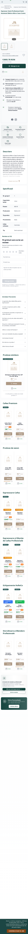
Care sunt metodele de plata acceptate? (12, 334)
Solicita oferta (14, 706)
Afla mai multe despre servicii (13, 689)
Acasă (2, 7)
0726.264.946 (13, 97)
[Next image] (24, 28)
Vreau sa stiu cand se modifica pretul (10, 55)
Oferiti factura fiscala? (8, 346)
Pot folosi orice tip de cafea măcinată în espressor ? (12, 319)
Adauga (15, 383)
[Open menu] (2, 2)
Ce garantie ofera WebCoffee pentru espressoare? (11, 301)
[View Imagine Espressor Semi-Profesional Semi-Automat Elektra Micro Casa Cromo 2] (11, 46)
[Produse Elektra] (23, 71)
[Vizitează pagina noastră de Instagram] (15, 119)
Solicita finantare (12, 110)
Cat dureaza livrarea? (7, 338)
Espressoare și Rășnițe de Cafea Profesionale (8, 7)
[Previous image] (3, 28)
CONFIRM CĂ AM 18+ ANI (16, 931)
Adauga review (9, 281)
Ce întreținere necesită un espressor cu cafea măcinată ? (12, 313)
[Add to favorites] (24, 55)
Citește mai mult (14, 181)
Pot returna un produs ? (8, 342)
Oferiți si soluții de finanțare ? (10, 330)
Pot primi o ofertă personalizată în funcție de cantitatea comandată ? (13, 324)
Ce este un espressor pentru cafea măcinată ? (11, 307)
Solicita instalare (14, 692)
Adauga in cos (15, 66)
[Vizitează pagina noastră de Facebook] (12, 119)
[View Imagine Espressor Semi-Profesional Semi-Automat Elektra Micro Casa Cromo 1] (4, 46)
